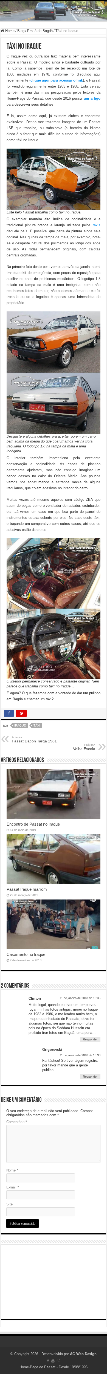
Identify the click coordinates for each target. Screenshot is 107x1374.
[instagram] (58, 1360)
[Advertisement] (53, 1282)
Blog (20, 31)
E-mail (12, 1187)
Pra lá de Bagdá (40, 31)
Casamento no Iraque (26, 954)
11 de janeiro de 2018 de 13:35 (80, 998)
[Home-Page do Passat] (53, 11)
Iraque (20, 725)
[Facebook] (48, 1360)
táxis (96, 225)
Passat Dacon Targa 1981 (34, 739)
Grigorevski (52, 1050)
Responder (90, 1039)
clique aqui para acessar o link (56, 80)
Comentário (16, 1122)
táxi (36, 725)
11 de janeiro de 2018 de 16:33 (80, 1055)
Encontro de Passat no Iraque (33, 824)
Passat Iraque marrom (27, 889)
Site (9, 1204)
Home (9, 31)
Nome (12, 1170)
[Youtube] (53, 1360)
